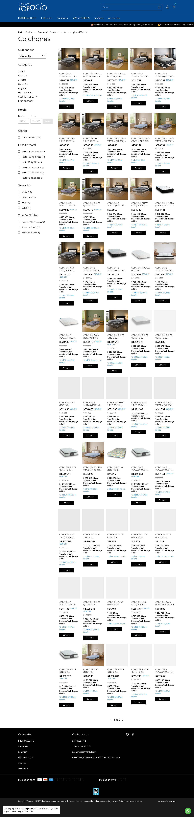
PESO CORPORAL (26, 101)
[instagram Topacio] (127, 734)
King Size (22, 88)
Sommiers (62, 18)
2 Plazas (22, 79)
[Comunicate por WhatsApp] (188, 811)
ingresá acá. (113, 801)
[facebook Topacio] (133, 734)
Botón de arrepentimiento (131, 801)
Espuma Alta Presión (47, 32)
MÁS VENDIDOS (81, 18)
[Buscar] (158, 7)
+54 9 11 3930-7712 (81, 746)
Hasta (33, 116)
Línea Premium (25, 92)
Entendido (29, 811)
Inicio (20, 32)
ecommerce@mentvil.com (84, 752)
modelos (99, 18)
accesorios (114, 18)
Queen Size (23, 84)
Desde (21, 116)
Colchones (46, 18)
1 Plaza (21, 71)
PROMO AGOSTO (27, 18)
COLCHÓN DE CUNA (27, 96)
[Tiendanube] (167, 801)
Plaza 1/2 (22, 75)
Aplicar (48, 121)
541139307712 (79, 740)
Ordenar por (26, 49)
